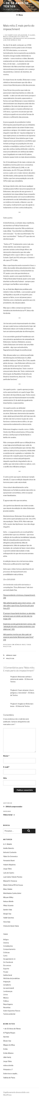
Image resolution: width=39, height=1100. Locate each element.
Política (7, 646)
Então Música (8, 1053)
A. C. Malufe (7, 844)
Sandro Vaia (7, 910)
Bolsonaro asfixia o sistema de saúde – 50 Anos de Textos (21, 679)
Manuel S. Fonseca (10, 881)
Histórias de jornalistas (11, 978)
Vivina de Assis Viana (11, 926)
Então (5, 1049)
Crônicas (6, 952)
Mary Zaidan (7, 889)
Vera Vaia (6, 922)
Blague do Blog (9, 1045)
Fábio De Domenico (10, 856)
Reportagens (8, 1004)
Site (5, 778)
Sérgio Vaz (20, 644)
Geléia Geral (7, 975)
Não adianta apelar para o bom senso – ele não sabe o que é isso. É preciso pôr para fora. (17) (19, 605)
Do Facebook (8, 962)
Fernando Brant (9, 861)
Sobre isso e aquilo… (10, 1074)
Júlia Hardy (7, 1057)
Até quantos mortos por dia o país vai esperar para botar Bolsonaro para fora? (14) (18, 637)
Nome (6, 756)
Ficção (5, 972)
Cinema (6, 943)
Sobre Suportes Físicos (11, 1011)
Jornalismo (7, 985)
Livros (5, 994)
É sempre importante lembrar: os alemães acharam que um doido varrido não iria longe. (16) (19, 616)
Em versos (7, 965)
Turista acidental (9, 1014)
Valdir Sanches (8, 918)
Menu (21, 15)
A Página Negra (9, 1033)
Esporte (6, 969)
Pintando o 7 (8, 1070)
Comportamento (9, 949)
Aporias (6, 1037)
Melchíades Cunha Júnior (12, 893)
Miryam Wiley (8, 897)
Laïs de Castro (8, 873)
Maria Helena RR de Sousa (13, 885)
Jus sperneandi (8, 988)
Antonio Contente (9, 852)
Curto (5, 956)
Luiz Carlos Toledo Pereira (12, 877)
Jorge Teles (7, 869)
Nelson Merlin (8, 901)
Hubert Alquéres (9, 865)
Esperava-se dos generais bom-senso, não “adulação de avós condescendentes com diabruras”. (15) (19, 626)
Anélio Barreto (8, 848)
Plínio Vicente (8, 906)
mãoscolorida (8, 1065)
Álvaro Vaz (7, 1041)
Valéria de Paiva (9, 1078)
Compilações (8, 946)
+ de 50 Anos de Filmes (12, 1029)
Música (5, 998)
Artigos (6, 939)
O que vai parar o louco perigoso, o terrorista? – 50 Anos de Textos (22, 692)
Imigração (7, 982)
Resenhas (7, 1007)
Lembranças (7, 991)
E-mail (6, 767)
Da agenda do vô (9, 959)
